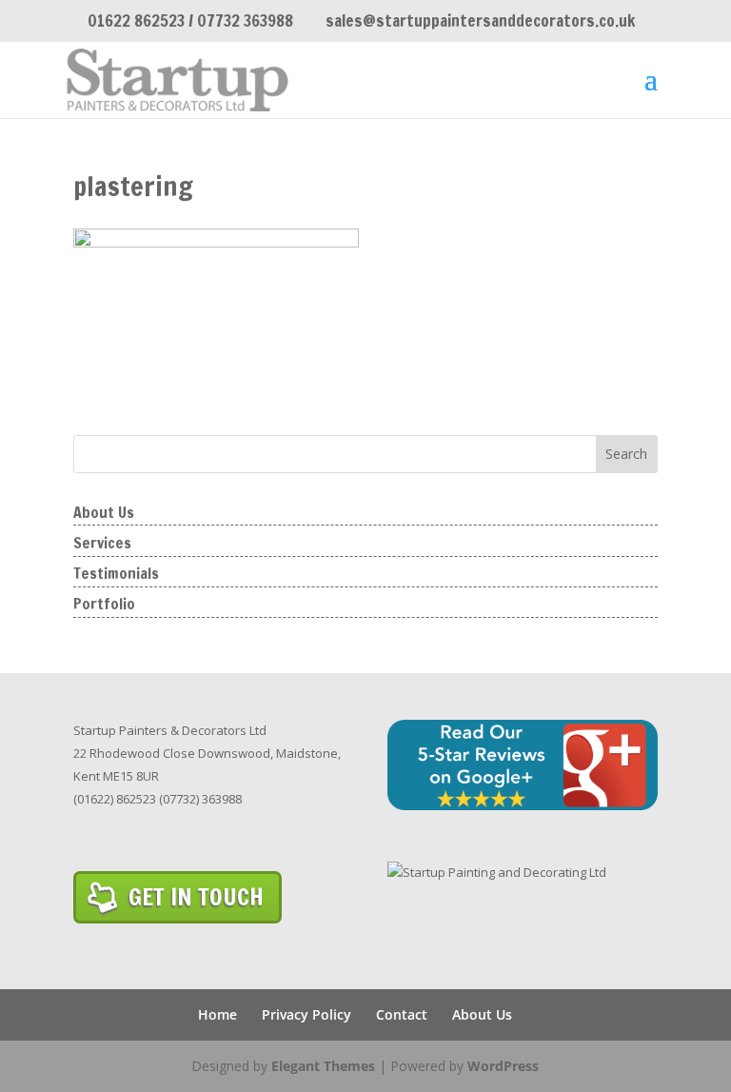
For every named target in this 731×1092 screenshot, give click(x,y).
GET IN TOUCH (196, 896)
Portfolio (104, 603)
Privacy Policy (306, 1014)
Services (102, 542)
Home (217, 1014)
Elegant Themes (323, 1066)
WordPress (503, 1066)
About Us (103, 512)
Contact (401, 1014)
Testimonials (116, 573)
